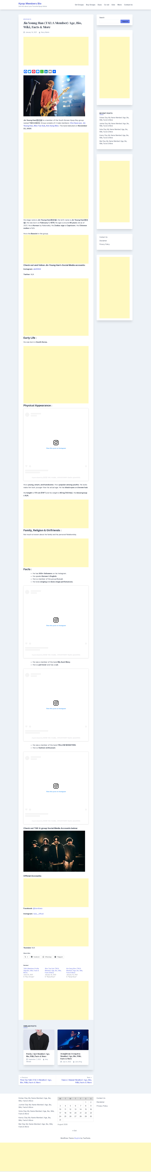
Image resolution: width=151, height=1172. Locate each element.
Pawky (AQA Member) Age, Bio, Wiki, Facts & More (38, 1055)
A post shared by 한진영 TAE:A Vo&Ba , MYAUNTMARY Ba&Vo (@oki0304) (56, 477)
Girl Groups (79, 5)
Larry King (78, 1062)
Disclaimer (103, 241)
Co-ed (106, 5)
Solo (113, 5)
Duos (100, 5)
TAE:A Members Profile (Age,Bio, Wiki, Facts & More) (31, 970)
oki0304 (37, 269)
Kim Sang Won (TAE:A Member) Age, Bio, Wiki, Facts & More (74, 970)
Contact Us (128, 5)
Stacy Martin (45, 32)
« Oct (74, 1131)
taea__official (38, 914)
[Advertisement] (56, 51)
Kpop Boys (27, 19)
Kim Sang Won (52, 126)
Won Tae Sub (39, 126)
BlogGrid (77, 1138)
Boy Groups (90, 5)
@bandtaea (37, 908)
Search (101, 18)
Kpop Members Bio (29, 3)
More (120, 5)
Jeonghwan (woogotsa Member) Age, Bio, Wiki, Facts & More (70, 1056)
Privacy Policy (104, 244)
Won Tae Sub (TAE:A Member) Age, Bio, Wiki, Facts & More (53, 970)
